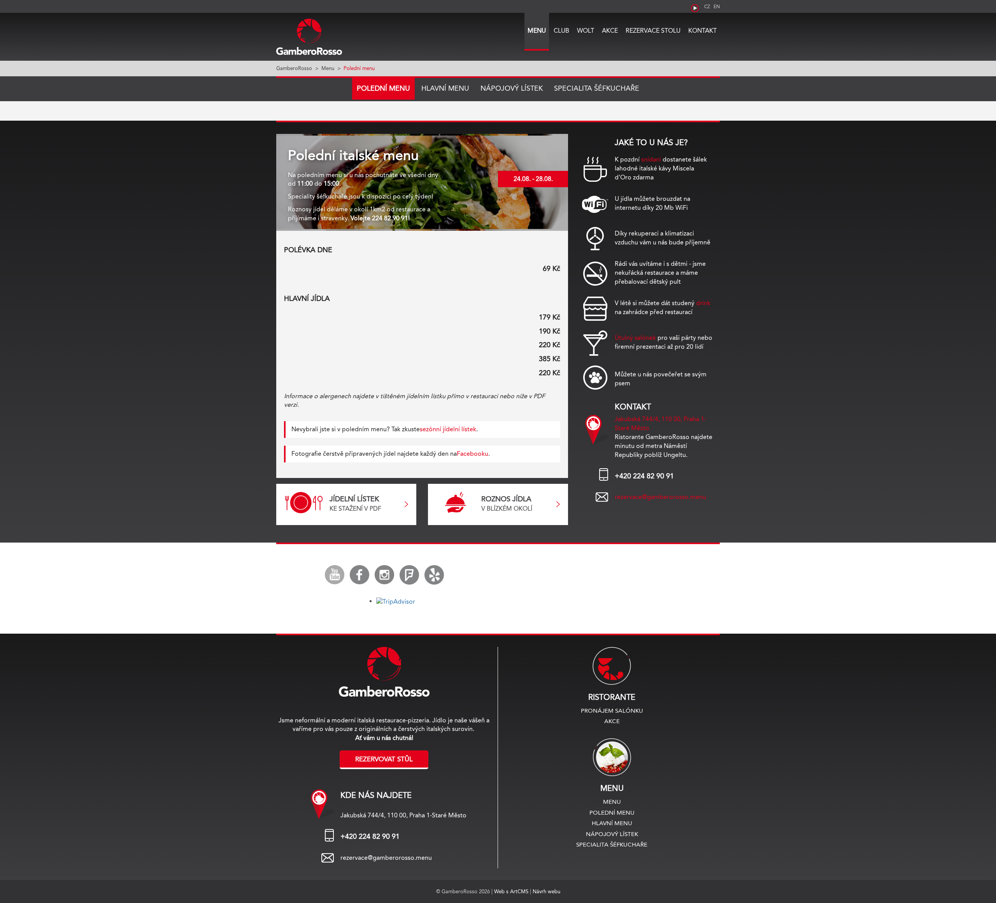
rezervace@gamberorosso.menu (660, 497)
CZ (707, 6)
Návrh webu (546, 891)
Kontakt (702, 30)
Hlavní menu (445, 88)
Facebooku (472, 453)
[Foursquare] (409, 575)
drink (703, 303)
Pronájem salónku (612, 710)
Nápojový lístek (511, 88)
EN (717, 6)
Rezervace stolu (653, 30)
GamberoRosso (294, 68)
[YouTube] (334, 575)
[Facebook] (359, 575)
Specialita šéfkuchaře (596, 88)
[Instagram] (384, 575)
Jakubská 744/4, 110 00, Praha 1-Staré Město (403, 815)
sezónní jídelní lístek (448, 429)
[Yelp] (434, 575)
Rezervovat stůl (384, 759)
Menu (537, 30)
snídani (651, 159)
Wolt (585, 30)
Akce (610, 30)
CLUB (561, 30)
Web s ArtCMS (512, 891)
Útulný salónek (635, 337)
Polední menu (383, 88)
